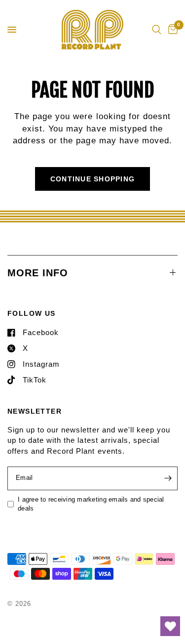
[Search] (156, 29)
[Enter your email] (168, 478)
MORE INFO (37, 272)
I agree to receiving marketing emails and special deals (91, 504)
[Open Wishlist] (170, 626)
